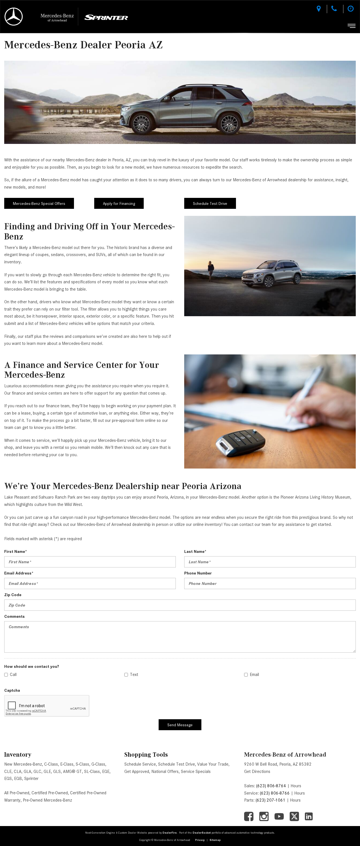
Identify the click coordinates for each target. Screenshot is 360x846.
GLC (37, 771)
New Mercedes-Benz (23, 764)
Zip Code (12, 594)
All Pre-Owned (16, 792)
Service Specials (196, 771)
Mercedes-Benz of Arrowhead (285, 754)
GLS (57, 771)
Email (254, 674)
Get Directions (257, 771)
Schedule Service (140, 764)
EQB (18, 778)
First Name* (15, 551)
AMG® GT (72, 771)
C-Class (51, 764)
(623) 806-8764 (271, 785)
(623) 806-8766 (275, 793)
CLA (17, 771)
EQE (105, 771)
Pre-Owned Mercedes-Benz (47, 800)
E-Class (66, 764)
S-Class (82, 764)
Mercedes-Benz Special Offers (39, 203)
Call (13, 674)
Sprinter (31, 778)
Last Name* (195, 551)
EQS (8, 778)
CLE (8, 771)
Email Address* (18, 573)
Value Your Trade (212, 764)
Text (134, 674)
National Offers (165, 771)
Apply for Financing (119, 203)
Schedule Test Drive (210, 203)
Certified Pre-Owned (50, 792)
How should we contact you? (31, 666)
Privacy (200, 840)
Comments (14, 616)
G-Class (98, 764)
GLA (27, 771)
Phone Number (198, 573)
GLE (47, 771)
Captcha (12, 690)
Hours (296, 785)
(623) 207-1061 (270, 800)
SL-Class (92, 771)
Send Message (180, 725)
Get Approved (136, 771)
